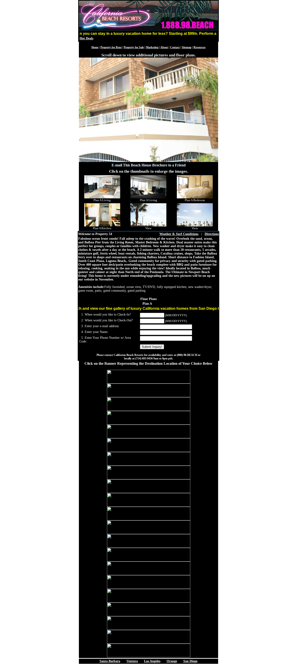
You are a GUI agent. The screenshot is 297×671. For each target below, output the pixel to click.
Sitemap (186, 47)
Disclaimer (149, 669)
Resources (200, 47)
